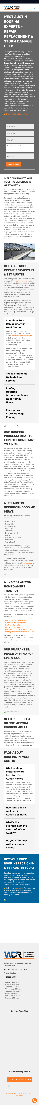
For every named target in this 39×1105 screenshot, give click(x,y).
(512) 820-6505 (10, 977)
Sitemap (19, 1096)
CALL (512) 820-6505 (21, 1079)
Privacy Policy (11, 1093)
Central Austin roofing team (15, 623)
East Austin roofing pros (14, 627)
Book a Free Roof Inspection (16, 114)
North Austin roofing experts (16, 620)
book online (19, 888)
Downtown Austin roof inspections (18, 629)
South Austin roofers (13, 625)
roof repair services (23, 281)
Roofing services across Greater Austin (19, 632)
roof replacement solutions (22, 336)
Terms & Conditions (25, 1093)
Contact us (26, 563)
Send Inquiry (13, 164)
